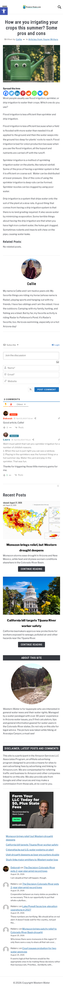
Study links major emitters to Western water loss (32, 859)
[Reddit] (28, 93)
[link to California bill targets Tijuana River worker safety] (31, 596)
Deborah (7, 418)
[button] (4, 11)
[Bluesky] (40, 93)
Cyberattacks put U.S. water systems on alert (30, 849)
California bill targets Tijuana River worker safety (32, 844)
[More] (45, 93)
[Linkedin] (17, 93)
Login (57, 345)
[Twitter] (11, 93)
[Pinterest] (22, 93)
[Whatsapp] (34, 93)
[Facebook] (5, 93)
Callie (19, 39)
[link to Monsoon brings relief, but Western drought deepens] (31, 520)
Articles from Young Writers (43, 39)
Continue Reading (31, 569)
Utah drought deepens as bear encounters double (32, 854)
